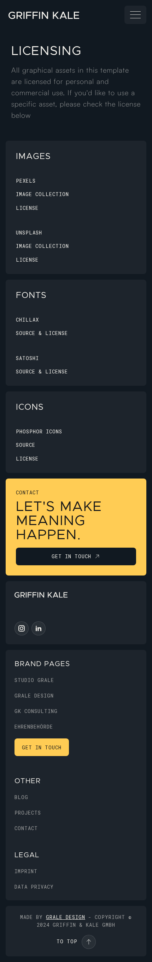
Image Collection (42, 194)
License (27, 208)
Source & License (42, 333)
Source (25, 445)
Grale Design (65, 917)
